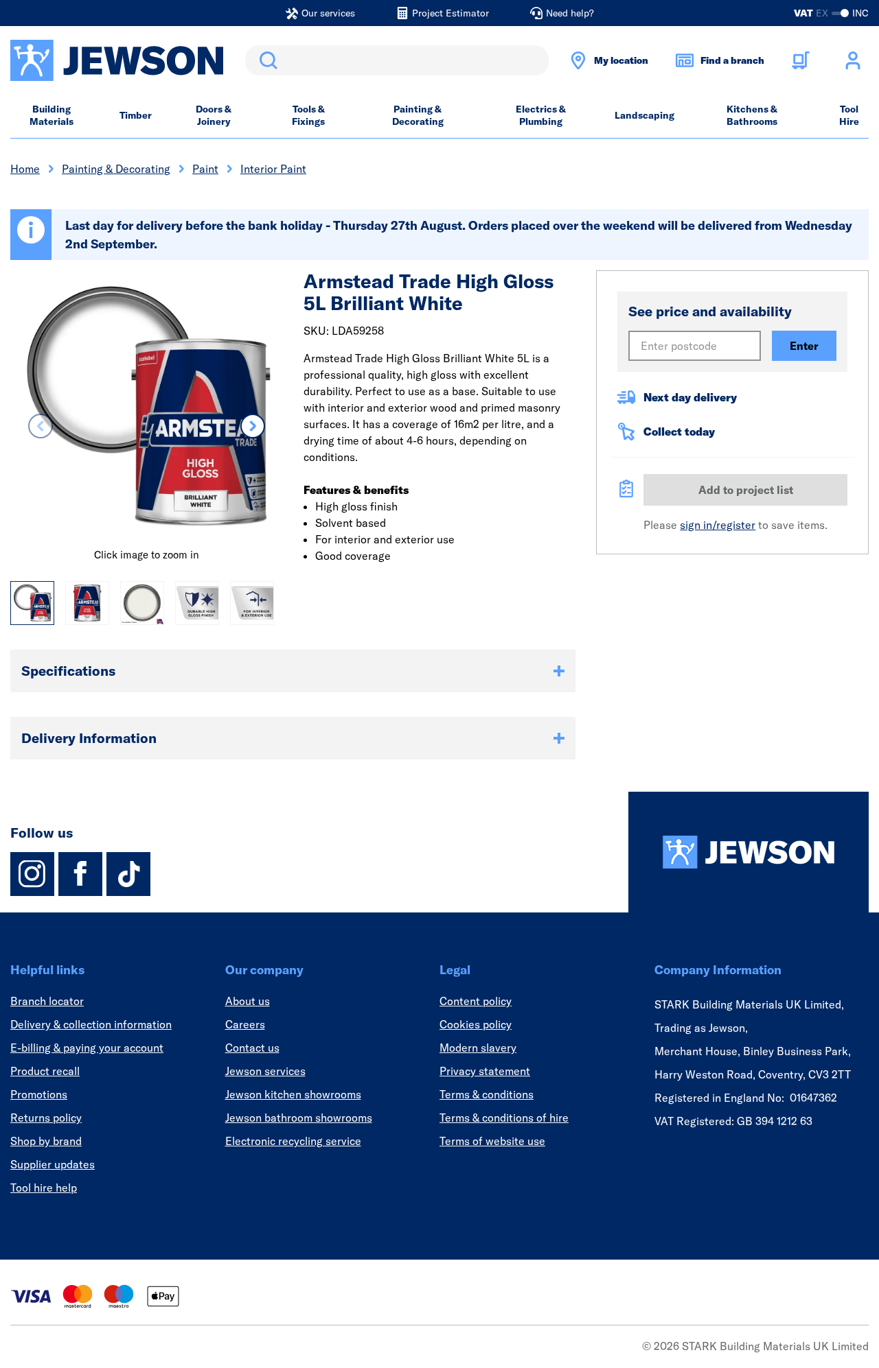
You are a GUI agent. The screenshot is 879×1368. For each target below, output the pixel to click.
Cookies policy (476, 1024)
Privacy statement (485, 1071)
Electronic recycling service (293, 1141)
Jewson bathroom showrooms (298, 1117)
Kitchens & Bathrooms (752, 115)
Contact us (252, 1047)
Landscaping (644, 115)
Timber (135, 115)
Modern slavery (478, 1047)
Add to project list (745, 490)
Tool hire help (43, 1187)
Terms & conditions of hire (504, 1117)
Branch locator (47, 1001)
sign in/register (717, 525)
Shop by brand (46, 1141)
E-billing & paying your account (86, 1047)
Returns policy (46, 1117)
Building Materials (51, 115)
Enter (804, 346)
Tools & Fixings (308, 115)
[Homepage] (748, 852)
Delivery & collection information (91, 1024)
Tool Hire (849, 115)
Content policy (476, 1001)
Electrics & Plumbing (541, 115)
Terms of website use (492, 1141)
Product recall (45, 1071)
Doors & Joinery (213, 115)
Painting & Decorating (418, 115)
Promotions (38, 1094)
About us (247, 1001)
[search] (397, 60)
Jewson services (265, 1071)
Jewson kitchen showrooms (293, 1094)
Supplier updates (52, 1164)
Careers (245, 1024)
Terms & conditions (487, 1094)
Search (265, 60)
